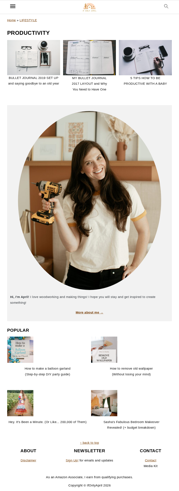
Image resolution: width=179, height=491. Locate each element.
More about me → (89, 312)
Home (11, 20)
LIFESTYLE (28, 20)
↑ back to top (89, 443)
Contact (150, 460)
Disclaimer (28, 460)
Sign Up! (72, 460)
